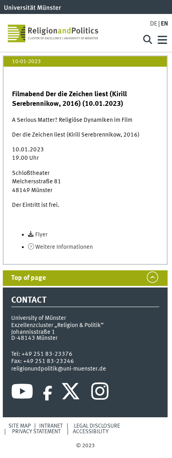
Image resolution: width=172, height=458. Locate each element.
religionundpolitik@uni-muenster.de (58, 369)
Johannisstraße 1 (33, 332)
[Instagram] (99, 393)
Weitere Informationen (64, 247)
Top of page (28, 278)
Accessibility (90, 431)
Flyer (41, 235)
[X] (72, 393)
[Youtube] (22, 393)
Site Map (19, 426)
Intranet (51, 426)
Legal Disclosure (97, 426)
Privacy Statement (36, 431)
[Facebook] (47, 393)
